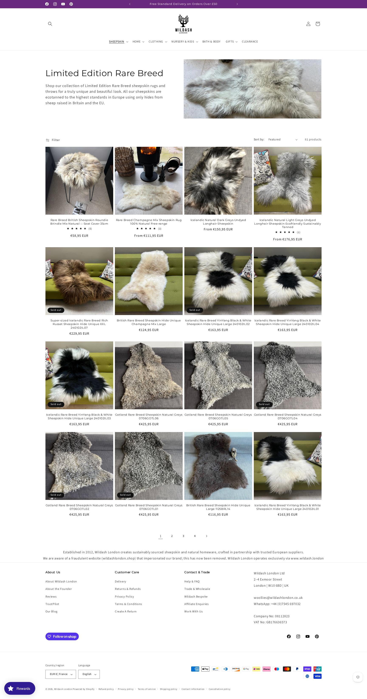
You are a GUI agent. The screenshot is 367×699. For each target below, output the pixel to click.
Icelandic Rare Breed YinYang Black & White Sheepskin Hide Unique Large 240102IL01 (287, 507)
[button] (50, 24)
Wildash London (63, 689)
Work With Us (193, 611)
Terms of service (147, 689)
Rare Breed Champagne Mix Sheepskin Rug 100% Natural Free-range (149, 221)
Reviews (50, 597)
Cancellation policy (219, 689)
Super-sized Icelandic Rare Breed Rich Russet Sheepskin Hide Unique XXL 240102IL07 (79, 324)
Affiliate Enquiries (196, 604)
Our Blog (51, 611)
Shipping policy (169, 689)
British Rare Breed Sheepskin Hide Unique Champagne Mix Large (149, 322)
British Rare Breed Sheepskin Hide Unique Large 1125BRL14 (218, 507)
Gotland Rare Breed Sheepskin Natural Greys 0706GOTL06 (148, 416)
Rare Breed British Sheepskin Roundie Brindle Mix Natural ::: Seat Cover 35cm (79, 221)
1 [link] (161, 536)
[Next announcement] (237, 4)
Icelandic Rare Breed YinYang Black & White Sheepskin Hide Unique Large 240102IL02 (218, 322)
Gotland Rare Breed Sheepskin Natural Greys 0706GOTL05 (218, 416)
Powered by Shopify (84, 689)
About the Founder (58, 589)
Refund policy (106, 689)
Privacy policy (126, 689)
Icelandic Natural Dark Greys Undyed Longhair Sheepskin (218, 221)
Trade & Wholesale (197, 589)
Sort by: (259, 139)
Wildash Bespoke (196, 597)
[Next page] (206, 536)
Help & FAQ (192, 581)
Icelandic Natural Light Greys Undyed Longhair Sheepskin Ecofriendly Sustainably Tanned (287, 223)
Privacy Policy (124, 597)
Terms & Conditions (128, 604)
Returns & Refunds (128, 589)
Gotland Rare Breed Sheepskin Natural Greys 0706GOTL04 (287, 416)
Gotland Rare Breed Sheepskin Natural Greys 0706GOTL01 (148, 507)
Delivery (120, 581)
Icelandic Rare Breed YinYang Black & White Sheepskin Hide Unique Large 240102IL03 (79, 416)
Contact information (193, 689)
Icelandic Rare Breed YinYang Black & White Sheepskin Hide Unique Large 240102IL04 (287, 322)
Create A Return (126, 611)
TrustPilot (52, 604)
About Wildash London (61, 581)
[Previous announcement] (129, 4)
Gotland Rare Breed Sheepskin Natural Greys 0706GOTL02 (79, 507)
